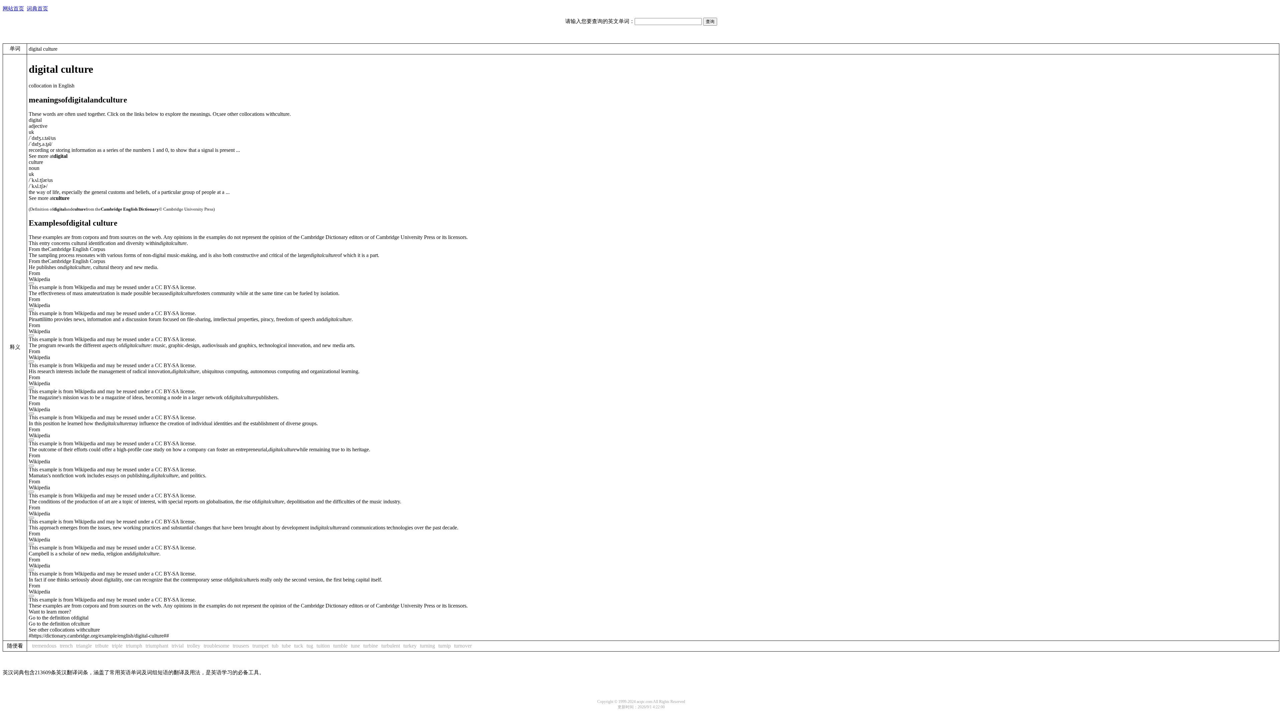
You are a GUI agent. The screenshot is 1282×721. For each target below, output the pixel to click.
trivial (178, 646)
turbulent (390, 646)
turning (427, 646)
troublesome (216, 646)
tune (355, 646)
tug (309, 646)
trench (66, 646)
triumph (134, 646)
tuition (323, 646)
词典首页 (37, 8)
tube (286, 646)
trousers (241, 646)
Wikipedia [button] (39, 279)
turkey (410, 646)
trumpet (260, 646)
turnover (463, 646)
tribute (102, 646)
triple (117, 646)
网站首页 (13, 8)
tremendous (44, 646)
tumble (340, 646)
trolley (193, 646)
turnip (444, 646)
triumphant (157, 646)
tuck (298, 646)
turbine (370, 646)
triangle (84, 646)
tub (275, 646)
